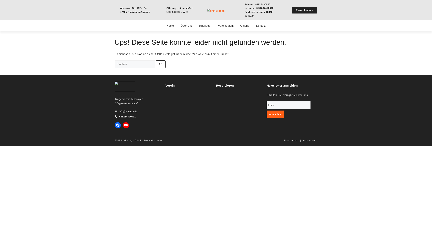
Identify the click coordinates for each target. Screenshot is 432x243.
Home (170, 25)
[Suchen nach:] (135, 64)
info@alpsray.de (128, 111)
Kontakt (260, 25)
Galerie (244, 25)
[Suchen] (161, 64)
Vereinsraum (226, 25)
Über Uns (187, 25)
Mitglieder (205, 25)
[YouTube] (126, 125)
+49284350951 (127, 116)
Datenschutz (291, 140)
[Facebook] (118, 125)
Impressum (309, 140)
